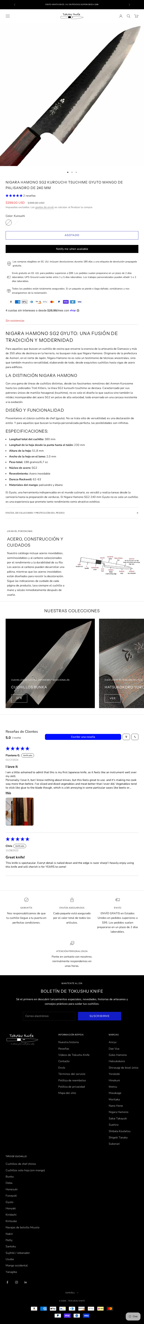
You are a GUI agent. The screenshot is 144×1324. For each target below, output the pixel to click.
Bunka (10, 1177)
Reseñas (63, 1049)
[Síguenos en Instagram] (16, 1282)
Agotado (72, 235)
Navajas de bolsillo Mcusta (22, 1227)
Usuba (10, 1259)
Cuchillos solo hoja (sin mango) (25, 1170)
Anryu (112, 1042)
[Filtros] (126, 737)
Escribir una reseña (83, 737)
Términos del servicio (71, 1074)
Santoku (11, 1246)
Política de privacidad (71, 1087)
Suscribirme (100, 1016)
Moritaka (114, 1099)
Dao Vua (114, 1049)
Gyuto (9, 1202)
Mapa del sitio (67, 1093)
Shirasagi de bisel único (123, 1068)
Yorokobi (114, 1074)
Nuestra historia (68, 1042)
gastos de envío (44, 207)
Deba (9, 1183)
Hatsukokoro (117, 1061)
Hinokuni (114, 1080)
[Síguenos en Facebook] (7, 1282)
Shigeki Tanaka (118, 1137)
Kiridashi (11, 1215)
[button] (14, 196)
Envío (61, 1068)
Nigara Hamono (118, 1112)
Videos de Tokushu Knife (74, 1055)
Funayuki (11, 1196)
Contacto (64, 1061)
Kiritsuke (11, 1221)
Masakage (115, 1093)
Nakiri (9, 1234)
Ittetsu (113, 1087)
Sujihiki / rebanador (18, 1253)
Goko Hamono (118, 1055)
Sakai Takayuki (118, 1118)
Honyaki (11, 1208)
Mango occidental (17, 1265)
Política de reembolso (72, 1080)
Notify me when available (72, 249)
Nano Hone (116, 1106)
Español (70, 1293)
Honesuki (12, 1189)
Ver (19, 698)
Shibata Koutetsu (119, 1131)
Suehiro (114, 1125)
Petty (9, 1240)
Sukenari (114, 1144)
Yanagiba (11, 1272)
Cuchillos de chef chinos (21, 1164)
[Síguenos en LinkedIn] (25, 1282)
